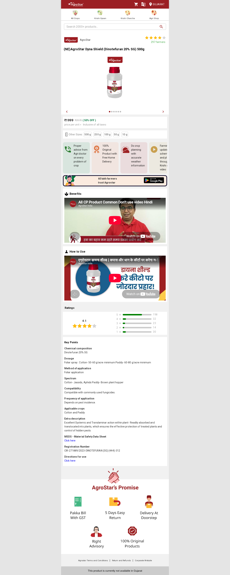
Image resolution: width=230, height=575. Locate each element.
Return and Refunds (121, 560)
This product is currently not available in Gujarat (115, 570)
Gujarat (159, 4)
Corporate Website (143, 560)
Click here (69, 440)
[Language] (143, 4)
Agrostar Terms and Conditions (93, 560)
